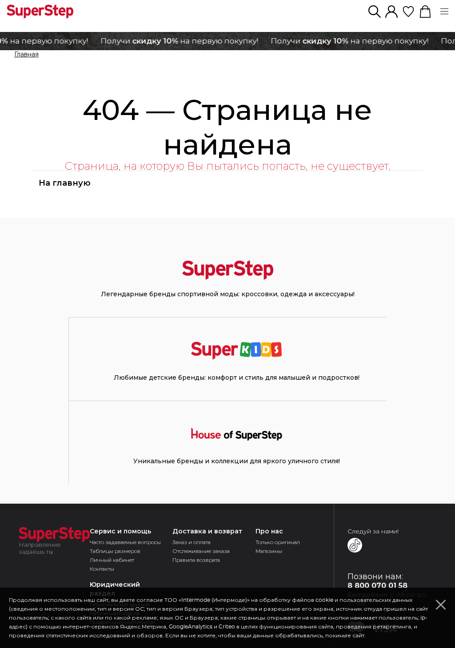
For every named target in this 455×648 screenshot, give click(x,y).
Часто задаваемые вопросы (125, 542)
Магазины (268, 551)
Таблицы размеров (115, 551)
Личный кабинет (112, 560)
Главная (26, 55)
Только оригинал (277, 542)
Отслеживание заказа (201, 551)
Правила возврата (196, 560)
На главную (65, 183)
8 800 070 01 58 (377, 585)
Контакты (102, 568)
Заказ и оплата (191, 542)
